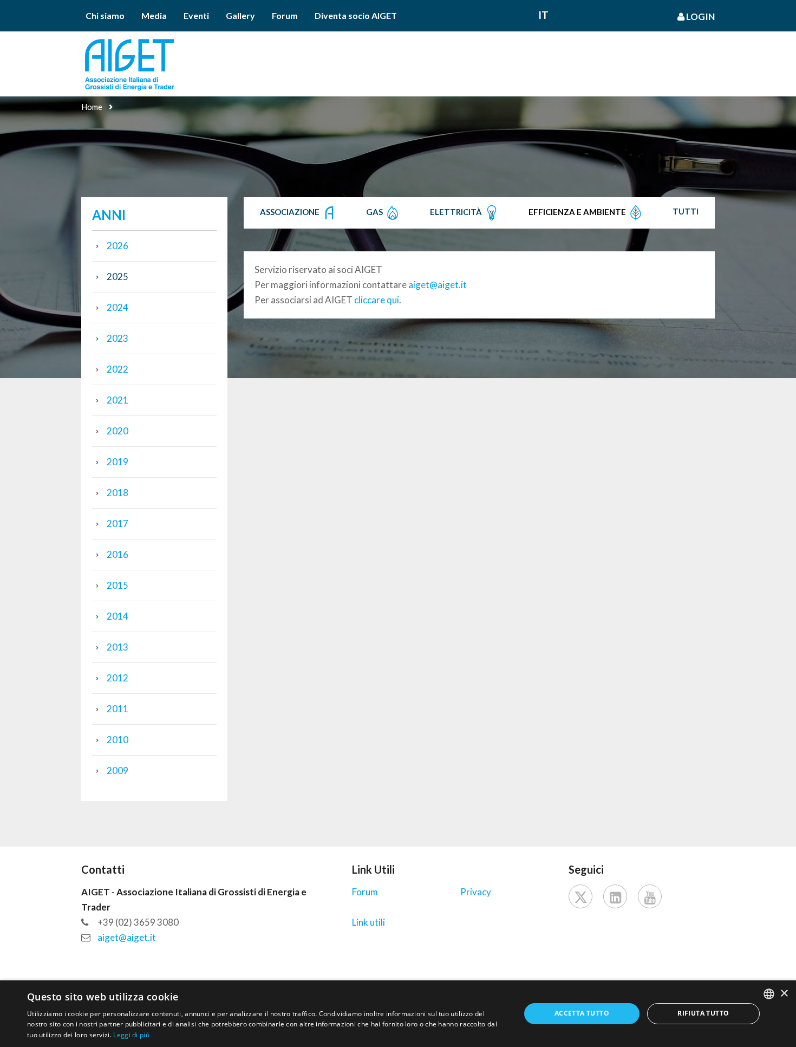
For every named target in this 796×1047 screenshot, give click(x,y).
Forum (285, 15)
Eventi (196, 15)
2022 (117, 369)
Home (91, 107)
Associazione (290, 212)
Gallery (240, 15)
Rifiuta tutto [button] (703, 1013)
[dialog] (398, 1013)
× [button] (784, 994)
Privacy (475, 892)
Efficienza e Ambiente (578, 212)
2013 (117, 647)
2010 (117, 739)
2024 (117, 307)
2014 (117, 616)
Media (154, 15)
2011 (117, 708)
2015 (117, 585)
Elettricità (457, 212)
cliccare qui (376, 299)
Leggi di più (131, 1034)
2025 (117, 276)
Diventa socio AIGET (356, 15)
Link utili (368, 922)
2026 (117, 245)
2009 (117, 770)
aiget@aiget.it (437, 284)
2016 (117, 554)
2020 (117, 431)
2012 (117, 678)
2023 (117, 338)
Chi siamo (105, 15)
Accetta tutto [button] (581, 1013)
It (543, 15)
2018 (117, 492)
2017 (117, 523)
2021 (117, 400)
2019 (117, 461)
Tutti (686, 211)
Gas (375, 212)
